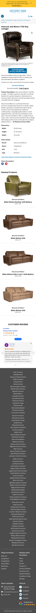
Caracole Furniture (18, 398)
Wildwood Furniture (18, 543)
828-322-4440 (7, 594)
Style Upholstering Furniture (18, 519)
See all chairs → (17, 5)
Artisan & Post (18, 382)
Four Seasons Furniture (18, 427)
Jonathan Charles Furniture (18, 456)
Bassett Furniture (18, 391)
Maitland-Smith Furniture (18, 478)
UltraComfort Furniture (18, 528)
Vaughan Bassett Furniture (18, 533)
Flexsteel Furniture (18, 425)
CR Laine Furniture (18, 410)
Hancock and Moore (18, 199)
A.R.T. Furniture (18, 372)
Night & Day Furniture (18, 487)
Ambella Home (18, 374)
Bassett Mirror (18, 393)
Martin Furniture (18, 480)
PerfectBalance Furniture (18, 499)
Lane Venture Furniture (18, 466)
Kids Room (4, 566)
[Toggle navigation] (2, 16)
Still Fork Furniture (18, 516)
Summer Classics (18, 521)
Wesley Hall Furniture (18, 538)
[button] (31, 32)
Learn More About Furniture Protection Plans (16, 157)
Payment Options (24, 573)
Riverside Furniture (18, 502)
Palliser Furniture (18, 494)
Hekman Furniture (18, 442)
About (21, 558)
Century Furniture (18, 401)
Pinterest (25, 598)
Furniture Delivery (18, 85)
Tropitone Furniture (18, 526)
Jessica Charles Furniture (18, 451)
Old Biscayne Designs (18, 490)
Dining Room (5, 561)
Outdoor (4, 568)
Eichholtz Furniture (18, 418)
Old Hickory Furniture (18, 492)
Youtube (25, 594)
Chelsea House (18, 405)
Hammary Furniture (18, 437)
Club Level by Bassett (18, 408)
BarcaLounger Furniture (18, 386)
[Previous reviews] (2, 352)
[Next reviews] (33, 352)
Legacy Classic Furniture (18, 468)
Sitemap (21, 579)
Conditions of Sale (25, 576)
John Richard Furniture (18, 453)
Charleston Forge (18, 403)
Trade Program (24, 88)
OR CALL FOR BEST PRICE (17, 70)
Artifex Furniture (18, 379)
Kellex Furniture (18, 459)
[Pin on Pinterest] (6, 163)
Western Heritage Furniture (18, 540)
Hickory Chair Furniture (18, 444)
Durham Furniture (18, 415)
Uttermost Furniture (18, 531)
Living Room (5, 558)
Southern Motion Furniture (18, 512)
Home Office (5, 563)
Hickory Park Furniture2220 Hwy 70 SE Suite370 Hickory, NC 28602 (9, 588)
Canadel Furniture (18, 396)
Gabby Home (18, 432)
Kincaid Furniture (18, 461)
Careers (21, 563)
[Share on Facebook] (2, 163)
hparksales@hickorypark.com (11, 592)
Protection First (24, 571)
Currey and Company (18, 412)
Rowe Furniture (18, 505)
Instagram (26, 591)
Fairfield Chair (18, 423)
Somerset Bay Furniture (18, 509)
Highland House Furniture (18, 446)
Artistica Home (18, 384)
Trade (21, 561)
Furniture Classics (18, 430)
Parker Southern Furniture (18, 497)
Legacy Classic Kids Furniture (18, 471)
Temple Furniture (18, 524)
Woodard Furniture (18, 545)
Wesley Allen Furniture (18, 535)
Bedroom (4, 556)
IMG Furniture (18, 449)
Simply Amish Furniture (18, 507)
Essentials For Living (18, 420)
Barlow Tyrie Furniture (18, 389)
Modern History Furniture (18, 485)
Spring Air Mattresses (18, 514)
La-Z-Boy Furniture (18, 464)
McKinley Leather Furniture (18, 483)
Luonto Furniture (18, 475)
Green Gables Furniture (18, 434)
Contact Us (22, 566)
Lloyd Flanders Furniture (18, 473)
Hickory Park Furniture (10, 331)
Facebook (26, 587)
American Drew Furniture (18, 377)
